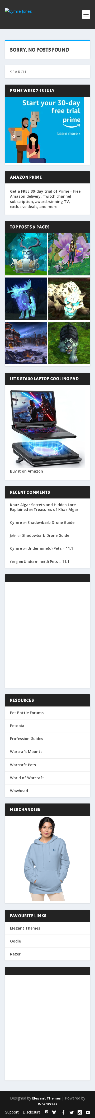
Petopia (17, 725)
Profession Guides (26, 738)
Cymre (16, 522)
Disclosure (32, 1112)
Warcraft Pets (23, 764)
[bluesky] (54, 1112)
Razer (15, 954)
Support (12, 1112)
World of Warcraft (27, 777)
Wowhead (19, 790)
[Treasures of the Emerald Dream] (26, 254)
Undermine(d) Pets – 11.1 (50, 548)
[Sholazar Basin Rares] (69, 299)
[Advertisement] (47, 635)
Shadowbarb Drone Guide (50, 522)
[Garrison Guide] (26, 343)
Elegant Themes (25, 928)
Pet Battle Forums (27, 712)
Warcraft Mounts (26, 751)
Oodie (15, 941)
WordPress (47, 1104)
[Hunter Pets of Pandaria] (69, 343)
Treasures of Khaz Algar (56, 509)
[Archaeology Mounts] (26, 299)
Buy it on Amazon (26, 471)
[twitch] (46, 1112)
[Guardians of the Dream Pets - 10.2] (69, 254)
